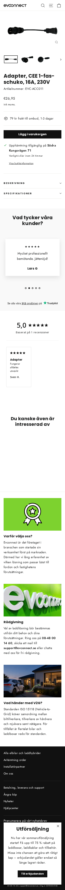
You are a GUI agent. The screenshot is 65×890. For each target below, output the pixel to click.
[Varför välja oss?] (32, 514)
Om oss (8, 773)
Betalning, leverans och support (24, 788)
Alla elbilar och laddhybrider (22, 753)
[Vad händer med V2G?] (32, 681)
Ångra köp (10, 794)
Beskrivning (14, 183)
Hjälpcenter (11, 808)
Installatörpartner (14, 767)
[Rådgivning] (32, 600)
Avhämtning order (15, 760)
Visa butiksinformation (21, 163)
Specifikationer (18, 193)
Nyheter (9, 801)
